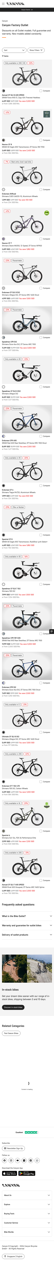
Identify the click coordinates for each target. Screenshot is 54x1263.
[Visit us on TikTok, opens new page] (30, 1160)
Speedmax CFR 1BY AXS (11, 638)
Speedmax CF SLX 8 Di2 (11, 391)
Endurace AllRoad (9, 194)
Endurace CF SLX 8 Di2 (11, 292)
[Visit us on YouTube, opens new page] (17, 1160)
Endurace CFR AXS (9, 440)
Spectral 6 (6, 835)
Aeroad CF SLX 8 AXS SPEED (13, 95)
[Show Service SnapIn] (51, 631)
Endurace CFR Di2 (9, 687)
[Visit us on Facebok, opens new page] (4, 1160)
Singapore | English (14, 1256)
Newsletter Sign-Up (15, 1148)
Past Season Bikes (11, 1033)
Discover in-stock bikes (13, 1007)
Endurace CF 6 (7, 490)
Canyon (5, 21)
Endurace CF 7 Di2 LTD (11, 786)
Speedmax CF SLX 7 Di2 (11, 588)
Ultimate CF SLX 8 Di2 (10, 736)
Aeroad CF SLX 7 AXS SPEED (13, 884)
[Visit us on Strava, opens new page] (24, 1160)
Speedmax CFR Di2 (9, 342)
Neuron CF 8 (7, 144)
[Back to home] (16, 4)
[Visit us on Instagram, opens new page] (11, 1160)
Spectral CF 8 (7, 539)
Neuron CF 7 (7, 243)
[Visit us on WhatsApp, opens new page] (37, 1160)
